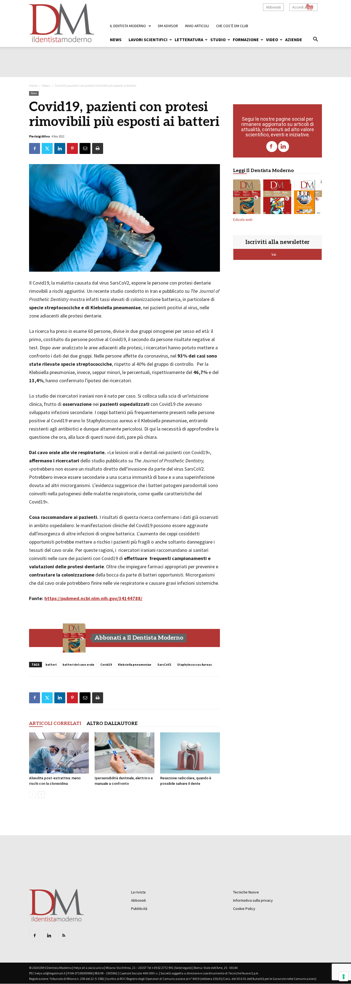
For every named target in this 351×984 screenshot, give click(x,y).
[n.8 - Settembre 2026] (74, 638)
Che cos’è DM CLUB (232, 25)
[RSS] (63, 935)
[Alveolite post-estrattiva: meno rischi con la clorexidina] (59, 753)
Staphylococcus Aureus (194, 665)
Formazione (246, 39)
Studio (218, 39)
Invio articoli (197, 25)
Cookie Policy (244, 908)
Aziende (293, 39)
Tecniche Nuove (246, 892)
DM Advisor (168, 25)
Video (272, 39)
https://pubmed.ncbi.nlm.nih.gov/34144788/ (93, 598)
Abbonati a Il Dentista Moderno (139, 637)
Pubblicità (139, 908)
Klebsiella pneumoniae (134, 665)
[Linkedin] (283, 146)
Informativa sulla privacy (253, 900)
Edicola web (243, 219)
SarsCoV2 (164, 665)
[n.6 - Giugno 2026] (308, 197)
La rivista (138, 892)
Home (33, 85)
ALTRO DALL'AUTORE (112, 723)
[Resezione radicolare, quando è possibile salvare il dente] (190, 753)
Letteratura (189, 39)
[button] (315, 40)
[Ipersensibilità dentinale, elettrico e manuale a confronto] (124, 753)
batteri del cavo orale (78, 665)
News (115, 39)
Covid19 (106, 665)
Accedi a (299, 7)
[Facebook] (271, 146)
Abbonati (273, 7)
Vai (274, 254)
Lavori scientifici (148, 39)
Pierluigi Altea (39, 136)
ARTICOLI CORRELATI (55, 723)
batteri (51, 665)
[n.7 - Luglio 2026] (277, 197)
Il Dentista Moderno (128, 25)
